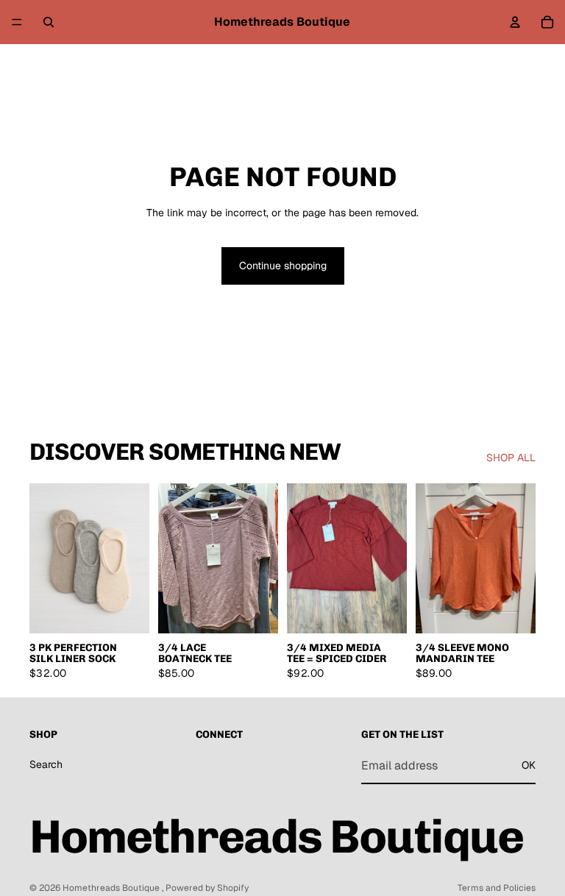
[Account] (515, 22)
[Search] (48, 22)
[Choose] (255, 610)
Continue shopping (283, 265)
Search (46, 764)
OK (529, 765)
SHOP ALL (511, 457)
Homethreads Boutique (112, 888)
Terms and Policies (497, 888)
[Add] (126, 610)
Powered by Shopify (207, 888)
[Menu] (17, 22)
